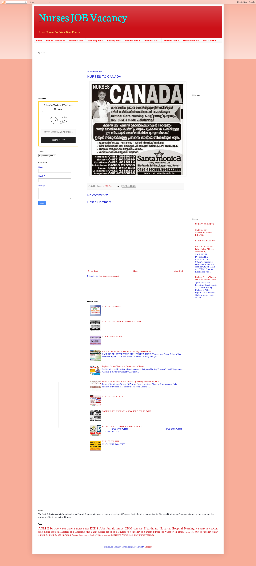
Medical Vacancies (55, 40)
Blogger (148, 547)
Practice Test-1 (132, 40)
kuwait (214, 528)
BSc (50, 528)
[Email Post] (118, 186)
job (208, 528)
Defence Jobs (76, 40)
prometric (107, 535)
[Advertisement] (117, 58)
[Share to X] (128, 186)
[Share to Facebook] (131, 186)
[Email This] (122, 186)
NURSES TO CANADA (112, 396)
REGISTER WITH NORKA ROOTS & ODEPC (122, 426)
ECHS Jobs (97, 528)
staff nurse (139, 534)
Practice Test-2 (151, 40)
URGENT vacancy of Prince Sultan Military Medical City (126, 351)
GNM (128, 528)
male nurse (44, 531)
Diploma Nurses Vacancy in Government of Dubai (123, 366)
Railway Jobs (114, 40)
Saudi (130, 535)
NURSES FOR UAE (111, 441)
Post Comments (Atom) (109, 276)
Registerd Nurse (119, 534)
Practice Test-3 (171, 40)
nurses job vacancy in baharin (136, 531)
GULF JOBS (138, 529)
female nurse (115, 528)
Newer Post (93, 271)
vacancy (149, 534)
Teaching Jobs (95, 40)
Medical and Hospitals (72, 531)
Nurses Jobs (189, 532)
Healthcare (151, 528)
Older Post (178, 271)
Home (39, 40)
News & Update (191, 40)
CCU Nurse (60, 528)
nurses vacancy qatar (206, 531)
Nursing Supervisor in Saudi (83, 535)
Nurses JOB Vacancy (82, 16)
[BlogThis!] (125, 186)
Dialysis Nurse (74, 528)
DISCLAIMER (209, 40)
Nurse (94, 531)
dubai (86, 528)
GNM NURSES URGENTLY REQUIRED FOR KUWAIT (126, 411)
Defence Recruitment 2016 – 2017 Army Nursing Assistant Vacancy (130, 381)
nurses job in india (108, 531)
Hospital (165, 528)
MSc (88, 531)
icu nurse (200, 528)
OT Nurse (99, 535)
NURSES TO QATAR (111, 306)
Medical (55, 531)
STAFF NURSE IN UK (112, 336)
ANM (42, 528)
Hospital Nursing (183, 528)
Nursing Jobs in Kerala (59, 534)
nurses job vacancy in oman (168, 531)
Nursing (42, 534)
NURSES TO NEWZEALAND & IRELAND (121, 321)
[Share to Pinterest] (134, 186)
